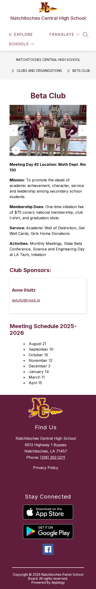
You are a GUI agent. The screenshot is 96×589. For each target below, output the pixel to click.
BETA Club (81, 71)
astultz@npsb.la (26, 300)
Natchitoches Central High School (48, 60)
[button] (47, 153)
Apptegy (58, 582)
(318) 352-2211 (52, 457)
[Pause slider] (16, 150)
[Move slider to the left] (13, 130)
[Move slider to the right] (82, 130)
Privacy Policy (45, 467)
